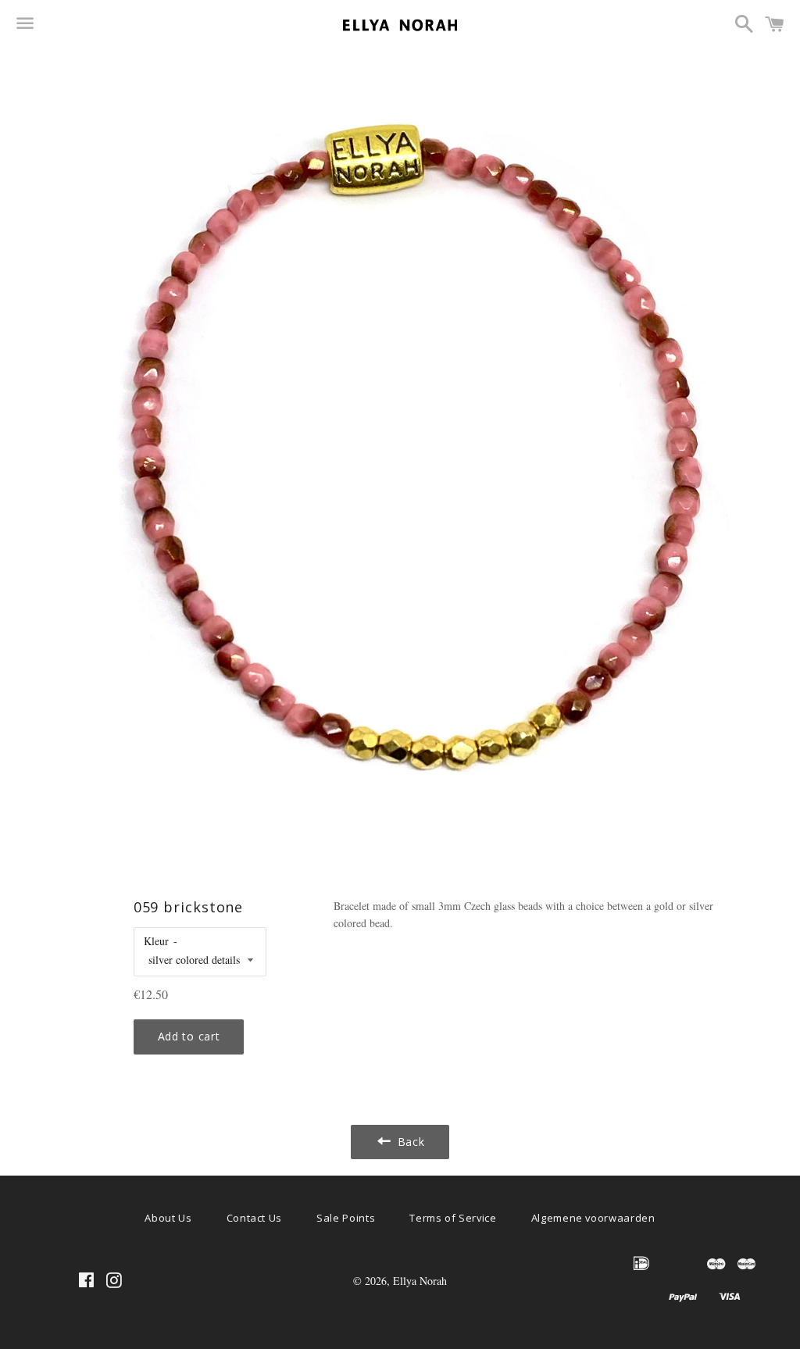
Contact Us (255, 1218)
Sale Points (345, 1218)
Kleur (156, 940)
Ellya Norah (420, 1280)
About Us (168, 1218)
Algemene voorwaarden (593, 1218)
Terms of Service (452, 1218)
